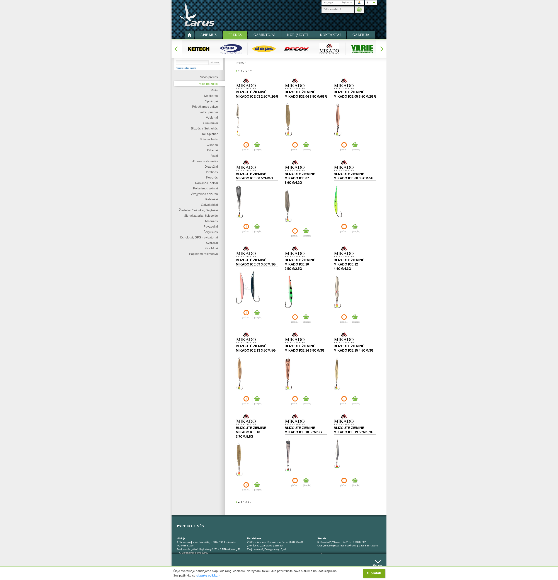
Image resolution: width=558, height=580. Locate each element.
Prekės (235, 35)
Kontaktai (330, 35)
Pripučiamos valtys (205, 106)
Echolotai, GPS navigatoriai (199, 237)
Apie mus (208, 35)
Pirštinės (212, 172)
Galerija (360, 35)
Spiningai (211, 101)
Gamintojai (264, 35)
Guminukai (210, 123)
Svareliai (212, 243)
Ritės (214, 90)
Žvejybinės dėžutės (204, 194)
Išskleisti (377, 564)
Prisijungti (328, 3)
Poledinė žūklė (208, 83)
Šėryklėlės (211, 232)
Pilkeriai (212, 150)
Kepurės (212, 177)
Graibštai (211, 248)
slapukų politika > (208, 575)
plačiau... (246, 149)
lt (367, 2)
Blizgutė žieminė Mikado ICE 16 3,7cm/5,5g (251, 432)
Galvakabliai (209, 204)
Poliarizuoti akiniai (205, 188)
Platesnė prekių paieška (186, 68)
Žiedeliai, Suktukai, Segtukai (198, 210)
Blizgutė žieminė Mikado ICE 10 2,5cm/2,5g (300, 264)
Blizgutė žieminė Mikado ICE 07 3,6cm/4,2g (300, 178)
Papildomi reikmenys (203, 253)
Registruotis (347, 2)
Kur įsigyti (297, 35)
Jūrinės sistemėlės (205, 161)
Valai (214, 155)
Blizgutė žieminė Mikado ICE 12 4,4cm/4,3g (349, 264)
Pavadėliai (211, 226)
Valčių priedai (208, 112)
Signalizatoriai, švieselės (201, 215)
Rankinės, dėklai (206, 183)
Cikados (212, 144)
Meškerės (211, 95)
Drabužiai (211, 166)
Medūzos (211, 221)
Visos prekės (209, 77)
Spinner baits (209, 139)
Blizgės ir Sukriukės (204, 128)
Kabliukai (211, 199)
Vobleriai (212, 117)
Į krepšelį (258, 149)
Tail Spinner (210, 134)
